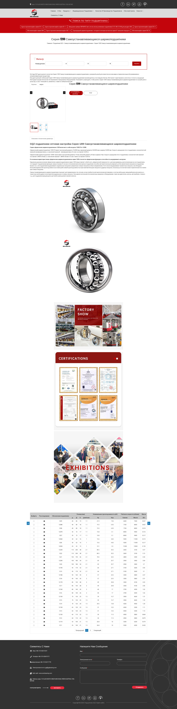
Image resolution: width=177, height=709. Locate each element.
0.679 (143, 621)
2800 (124, 557)
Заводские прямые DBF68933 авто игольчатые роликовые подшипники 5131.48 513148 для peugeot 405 (100, 26)
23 (80, 607)
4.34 (144, 557)
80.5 (98, 550)
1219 (60, 571)
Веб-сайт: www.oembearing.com (42, 673)
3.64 (144, 560)
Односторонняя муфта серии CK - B (32, 26)
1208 (60, 528)
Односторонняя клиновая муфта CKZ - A (58, 30)
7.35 (112, 521)
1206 (60, 542)
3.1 (144, 571)
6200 (135, 621)
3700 (124, 589)
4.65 (112, 539)
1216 (60, 593)
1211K (60, 621)
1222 (60, 553)
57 (98, 575)
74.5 (98, 557)
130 (77, 596)
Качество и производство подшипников (108, 11)
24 (80, 603)
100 (72, 560)
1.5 (86, 596)
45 (72, 521)
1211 (60, 625)
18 (80, 524)
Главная (53, 11)
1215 (60, 600)
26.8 (98, 621)
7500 (135, 521)
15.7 (112, 596)
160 (77, 575)
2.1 (86, 550)
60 (72, 614)
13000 (135, 546)
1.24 (144, 603)
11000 (135, 539)
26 (80, 589)
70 (72, 603)
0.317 (143, 535)
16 (80, 539)
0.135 (143, 546)
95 (72, 568)
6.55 (112, 524)
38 (80, 550)
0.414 (143, 528)
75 (72, 596)
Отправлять (139, 687)
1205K (60, 546)
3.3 (112, 546)
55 (72, 621)
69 (98, 560)
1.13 (144, 611)
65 (72, 607)
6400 (124, 521)
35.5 (112, 550)
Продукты (66, 11)
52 (76, 546)
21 (80, 621)
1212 (60, 618)
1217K (60, 582)
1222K (60, 550)
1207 (60, 535)
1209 (60, 521)
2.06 (144, 586)
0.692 (143, 625)
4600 (135, 596)
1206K (60, 539)
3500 (124, 582)
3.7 (144, 564)
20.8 (112, 582)
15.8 (98, 532)
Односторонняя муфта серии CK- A (145, 26)
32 (80, 568)
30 (72, 539)
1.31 (144, 596)
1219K (60, 568)
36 (80, 557)
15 (80, 546)
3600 (135, 568)
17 (80, 532)
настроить (57, 688)
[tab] (34, 84)
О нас (59, 11)
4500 (124, 607)
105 (72, 557)
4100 (135, 582)
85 (76, 521)
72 (76, 532)
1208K (60, 524)
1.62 (144, 589)
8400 (135, 524)
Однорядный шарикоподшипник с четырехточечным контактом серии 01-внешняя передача (101, 30)
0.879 (143, 618)
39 (98, 596)
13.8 (112, 603)
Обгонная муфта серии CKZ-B (141, 30)
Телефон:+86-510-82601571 (41, 656)
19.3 (98, 524)
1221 (60, 557)
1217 (60, 586)
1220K (60, 560)
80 (76, 524)
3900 (124, 596)
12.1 (98, 546)
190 (77, 557)
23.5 (112, 575)
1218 (60, 578)
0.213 (143, 539)
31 (98, 607)
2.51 (144, 578)
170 (77, 568)
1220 (60, 564)
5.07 (144, 550)
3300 (135, 557)
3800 (135, 575)
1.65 (144, 593)
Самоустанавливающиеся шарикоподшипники (78, 43)
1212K (60, 614)
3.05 (144, 568)
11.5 (112, 614)
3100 (135, 550)
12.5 (112, 607)
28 (80, 582)
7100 (124, 524)
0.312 (143, 532)
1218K (60, 575)
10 (112, 621)
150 (77, 582)
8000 (124, 532)
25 (72, 546)
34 (80, 560)
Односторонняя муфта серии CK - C (55, 26)
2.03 (144, 582)
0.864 (143, 614)
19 (80, 521)
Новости (139, 11)
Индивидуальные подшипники (83, 11)
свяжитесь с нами (57, 15)
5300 (135, 607)
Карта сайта (100, 703)
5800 (135, 614)
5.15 (144, 553)
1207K (60, 532)
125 (77, 603)
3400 (135, 560)
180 (77, 560)
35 (72, 532)
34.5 (98, 603)
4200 (124, 603)
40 (72, 524)
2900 (124, 560)
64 (98, 568)
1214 (60, 603)
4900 (135, 603)
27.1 (112, 568)
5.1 (112, 532)
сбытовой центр (129, 11)
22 (80, 614)
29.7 (112, 560)
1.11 (144, 607)
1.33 (144, 600)
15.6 (98, 539)
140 (77, 589)
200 (77, 550)
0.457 (143, 521)
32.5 (112, 557)
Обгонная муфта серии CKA (35, 30)
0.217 (143, 542)
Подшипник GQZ (58, 43)
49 (98, 582)
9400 (135, 532)
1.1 (86, 521)
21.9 (98, 521)
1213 (60, 611)
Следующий (97, 630)
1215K (60, 596)
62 (76, 539)
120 (77, 607)
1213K (60, 607)
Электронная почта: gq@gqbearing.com (45, 667)
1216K (60, 589)
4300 (135, 589)
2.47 (144, 575)
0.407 (143, 524)
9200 (124, 539)
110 (72, 550)
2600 (124, 550)
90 (72, 575)
